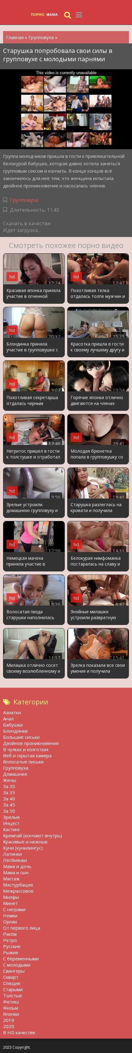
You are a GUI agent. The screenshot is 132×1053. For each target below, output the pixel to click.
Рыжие (10, 952)
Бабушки (13, 725)
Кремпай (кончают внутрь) (32, 835)
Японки (11, 1014)
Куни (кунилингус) (23, 848)
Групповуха (24, 200)
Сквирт (10, 977)
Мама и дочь (17, 866)
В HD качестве (19, 1032)
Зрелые (11, 817)
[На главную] (46, 15)
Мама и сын (16, 872)
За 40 (9, 798)
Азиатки (12, 712)
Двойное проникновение (31, 743)
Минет (10, 903)
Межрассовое (18, 891)
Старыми (13, 989)
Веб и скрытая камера (27, 755)
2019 (8, 1020)
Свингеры (14, 971)
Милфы (11, 897)
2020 (8, 1026)
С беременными (21, 958)
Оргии (10, 922)
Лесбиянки (15, 860)
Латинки (12, 854)
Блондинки (15, 731)
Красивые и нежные (25, 842)
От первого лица (21, 928)
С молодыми (16, 965)
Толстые (12, 995)
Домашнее (15, 774)
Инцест (11, 823)
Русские (12, 946)
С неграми (14, 909)
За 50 (9, 811)
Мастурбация (18, 885)
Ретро (10, 940)
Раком (10, 934)
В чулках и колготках (26, 749)
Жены (9, 780)
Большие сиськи (21, 737)
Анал (8, 718)
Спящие (12, 983)
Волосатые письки (23, 762)
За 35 (9, 792)
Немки (10, 915)
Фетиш (11, 1002)
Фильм (10, 1008)
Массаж (11, 878)
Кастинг (11, 829)
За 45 (9, 805)
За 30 (9, 786)
